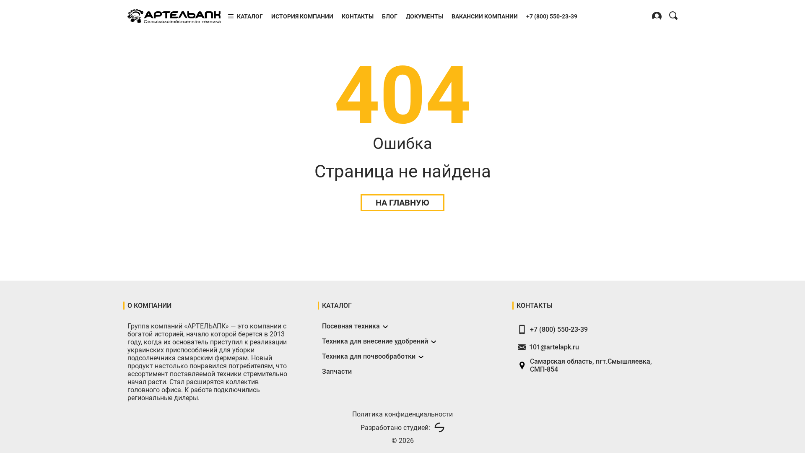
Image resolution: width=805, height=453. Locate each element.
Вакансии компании (485, 16)
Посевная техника (351, 326)
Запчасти (337, 371)
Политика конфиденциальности (402, 414)
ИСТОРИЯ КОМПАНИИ (302, 16)
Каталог (250, 16)
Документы (424, 16)
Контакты (358, 16)
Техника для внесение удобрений (375, 341)
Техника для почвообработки (368, 356)
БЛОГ (389, 16)
